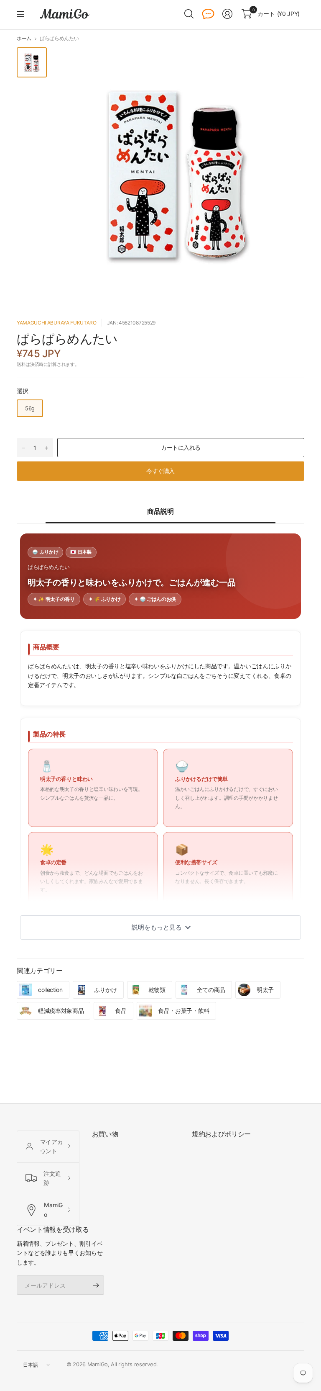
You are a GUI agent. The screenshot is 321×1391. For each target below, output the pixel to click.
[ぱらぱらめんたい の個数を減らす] (23, 448)
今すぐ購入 (160, 470)
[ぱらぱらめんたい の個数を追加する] (46, 448)
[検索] (189, 13)
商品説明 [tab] (160, 511)
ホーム (24, 38)
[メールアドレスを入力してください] (95, 1285)
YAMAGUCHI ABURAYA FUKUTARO (57, 322)
